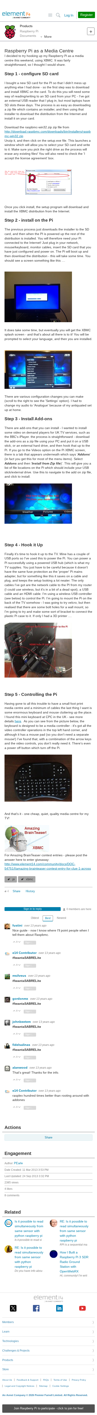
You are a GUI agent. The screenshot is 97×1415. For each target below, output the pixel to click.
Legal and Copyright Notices (19, 1386)
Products (26, 26)
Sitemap (43, 1386)
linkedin (59, 1308)
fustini (17, 925)
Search (58, 15)
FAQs (46, 1380)
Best (48, 918)
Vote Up (14, 942)
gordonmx (20, 998)
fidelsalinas (21, 1045)
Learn (5, 1331)
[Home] (16, 15)
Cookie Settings (60, 1386)
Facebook (36, 1308)
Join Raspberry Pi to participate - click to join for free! (48, 1408)
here (18, 721)
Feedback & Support (27, 1380)
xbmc (29, 879)
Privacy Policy (79, 1380)
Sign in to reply (32, 908)
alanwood (20, 1067)
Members (8, 1322)
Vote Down (19, 942)
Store (5, 1369)
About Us (7, 1380)
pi (13, 879)
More (48, 36)
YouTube (82, 1308)
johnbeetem (22, 1021)
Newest (61, 918)
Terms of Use (60, 1380)
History (30, 891)
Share (16, 891)
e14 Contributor (24, 953)
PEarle (18, 1163)
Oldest (35, 918)
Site (50, 15)
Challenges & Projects (16, 1350)
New (91, 31)
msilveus (19, 975)
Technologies (10, 1341)
